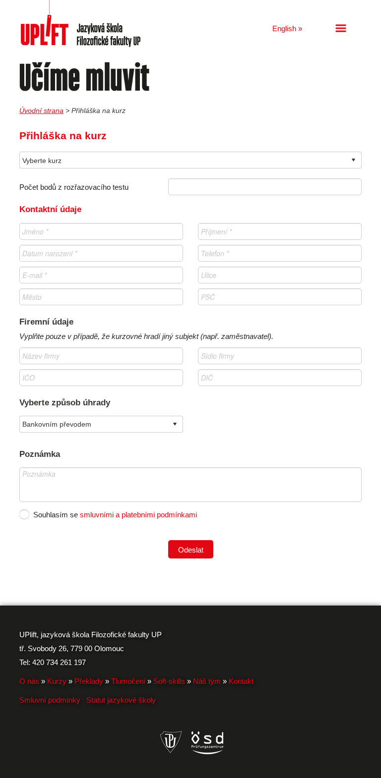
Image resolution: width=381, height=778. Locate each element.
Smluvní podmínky (49, 700)
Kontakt (241, 681)
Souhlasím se (24, 514)
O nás (29, 681)
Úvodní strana (41, 110)
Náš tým (207, 681)
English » (287, 28)
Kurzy (56, 681)
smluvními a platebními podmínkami (138, 514)
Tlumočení (128, 681)
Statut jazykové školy (121, 700)
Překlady (88, 681)
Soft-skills (169, 681)
